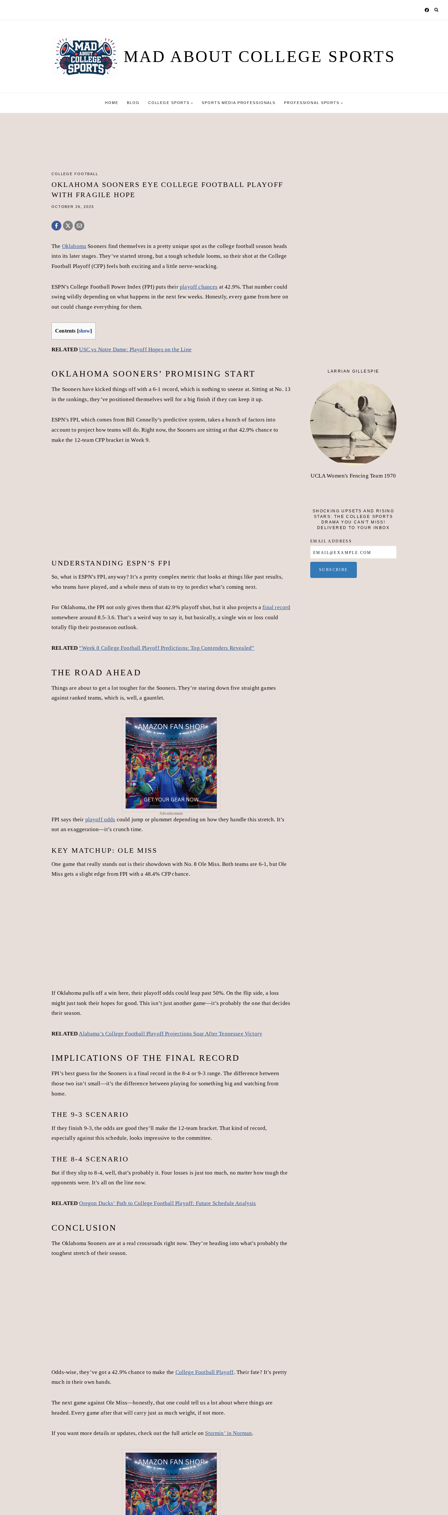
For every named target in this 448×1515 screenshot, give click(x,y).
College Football (74, 174)
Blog (133, 103)
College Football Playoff (204, 1372)
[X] (68, 226)
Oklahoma (74, 246)
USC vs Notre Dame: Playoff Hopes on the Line (135, 349)
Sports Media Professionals (238, 103)
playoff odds (100, 819)
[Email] (79, 226)
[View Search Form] (436, 10)
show (85, 331)
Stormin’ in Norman (228, 1433)
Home (111, 103)
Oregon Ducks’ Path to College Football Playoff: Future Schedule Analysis (167, 1203)
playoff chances (199, 287)
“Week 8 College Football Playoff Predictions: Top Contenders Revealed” (166, 648)
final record (276, 607)
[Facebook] (426, 10)
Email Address (331, 541)
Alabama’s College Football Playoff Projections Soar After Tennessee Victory (170, 1034)
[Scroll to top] (436, 1497)
